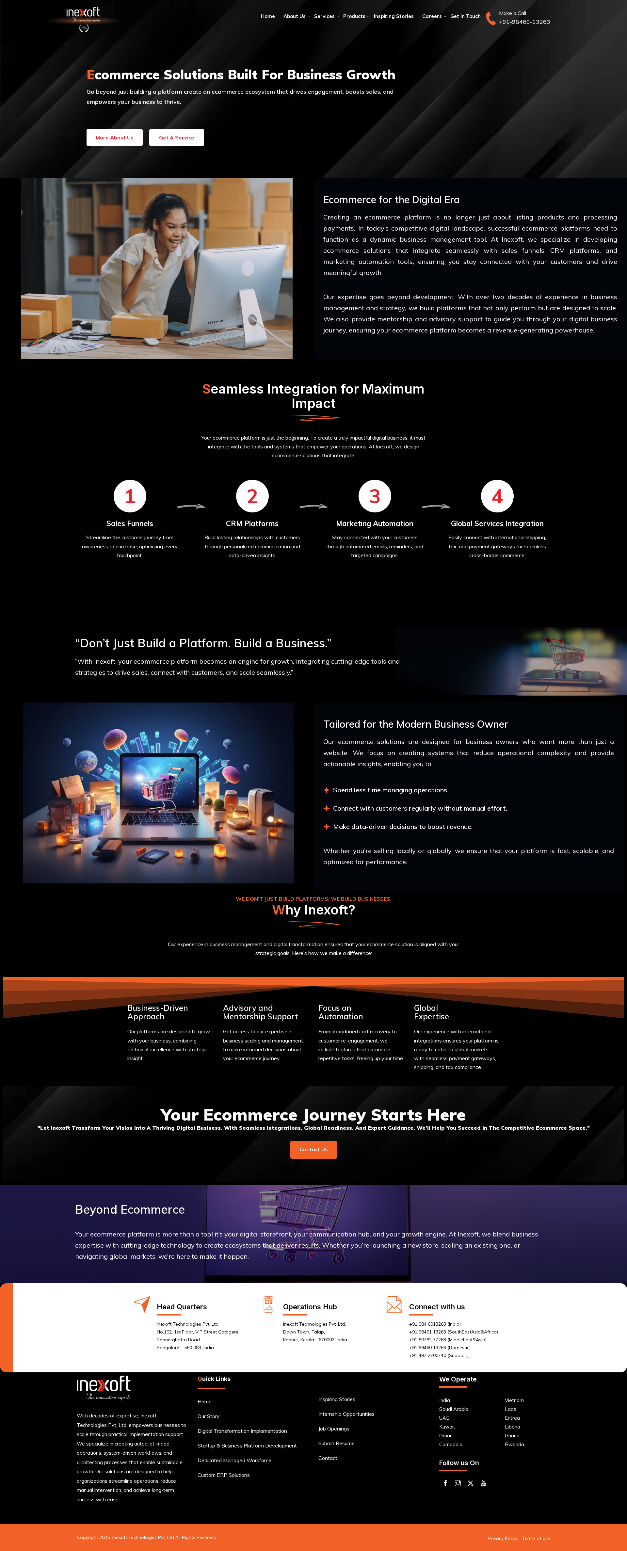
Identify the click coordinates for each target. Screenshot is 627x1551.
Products (354, 16)
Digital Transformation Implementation (242, 1431)
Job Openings (333, 1428)
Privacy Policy (502, 1538)
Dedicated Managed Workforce (234, 1460)
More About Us (115, 137)
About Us (294, 16)
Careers (432, 16)
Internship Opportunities (346, 1414)
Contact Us (313, 1149)
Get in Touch (465, 16)
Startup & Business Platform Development (247, 1445)
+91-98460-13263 (524, 21)
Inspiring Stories (394, 16)
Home (268, 16)
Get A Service (176, 137)
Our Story (209, 1416)
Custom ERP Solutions (224, 1475)
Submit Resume (336, 1443)
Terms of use (536, 1538)
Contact (327, 1458)
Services (324, 16)
